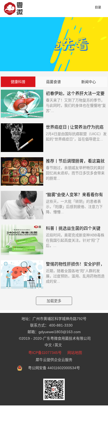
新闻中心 (88, 82)
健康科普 (18, 82)
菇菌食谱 (53, 82)
